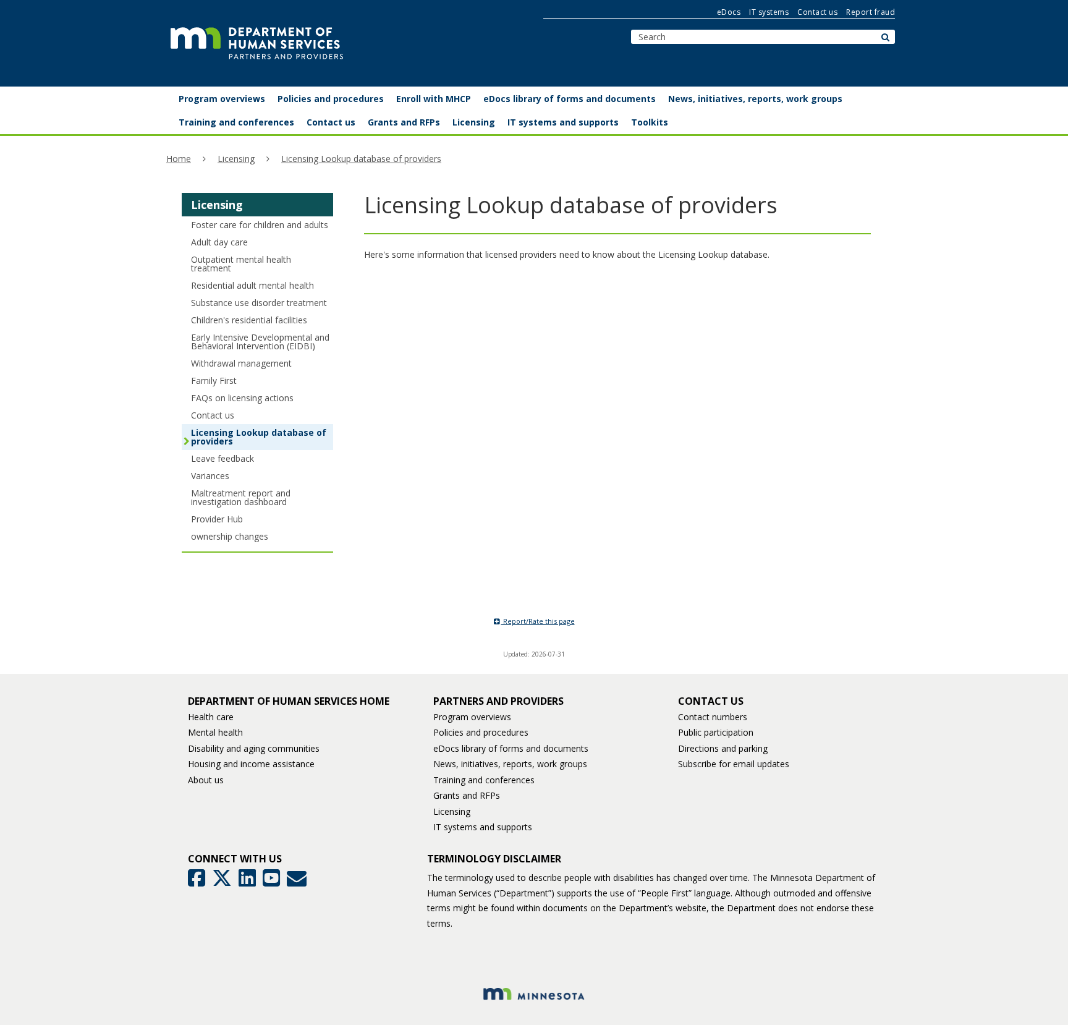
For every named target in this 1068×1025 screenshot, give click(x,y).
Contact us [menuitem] (331, 122)
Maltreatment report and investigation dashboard (240, 497)
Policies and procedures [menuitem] (331, 98)
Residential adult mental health (252, 285)
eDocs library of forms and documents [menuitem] (569, 98)
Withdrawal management (241, 363)
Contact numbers (712, 717)
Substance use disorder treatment (259, 302)
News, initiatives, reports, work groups (510, 764)
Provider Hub (217, 519)
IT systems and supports (482, 827)
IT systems (769, 12)
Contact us (817, 12)
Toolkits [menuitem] (649, 122)
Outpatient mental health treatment (241, 263)
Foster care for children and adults (259, 225)
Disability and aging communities (254, 748)
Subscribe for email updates (733, 764)
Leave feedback (222, 458)
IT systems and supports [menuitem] (563, 122)
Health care (211, 717)
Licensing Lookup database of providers (361, 158)
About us (206, 780)
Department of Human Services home (288, 701)
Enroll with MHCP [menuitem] (433, 98)
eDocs (729, 12)
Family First (214, 380)
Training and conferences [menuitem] (236, 122)
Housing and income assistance (251, 764)
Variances (210, 476)
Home (178, 158)
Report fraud (870, 12)
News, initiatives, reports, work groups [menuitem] (755, 98)
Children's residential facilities (249, 320)
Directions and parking (723, 748)
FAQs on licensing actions (242, 398)
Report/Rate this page (538, 621)
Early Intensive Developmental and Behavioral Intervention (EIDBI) (260, 341)
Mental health (215, 732)
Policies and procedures (480, 732)
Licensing (236, 158)
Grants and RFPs (466, 795)
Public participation (715, 732)
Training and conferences (484, 780)
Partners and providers (498, 701)
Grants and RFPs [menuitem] (404, 122)
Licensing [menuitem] (473, 122)
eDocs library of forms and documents (510, 748)
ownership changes (229, 536)
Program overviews (472, 717)
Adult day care (219, 242)
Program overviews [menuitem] (222, 98)
